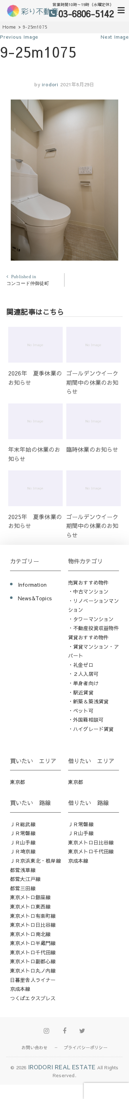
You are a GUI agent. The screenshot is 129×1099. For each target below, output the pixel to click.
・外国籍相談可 (86, 719)
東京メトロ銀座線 (30, 897)
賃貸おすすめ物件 (88, 637)
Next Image (115, 37)
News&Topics (35, 598)
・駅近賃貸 (81, 692)
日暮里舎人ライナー (33, 979)
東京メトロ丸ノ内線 (33, 970)
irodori (49, 84)
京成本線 (20, 988)
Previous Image (19, 37)
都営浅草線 (22, 869)
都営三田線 (22, 888)
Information (32, 584)
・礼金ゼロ (81, 664)
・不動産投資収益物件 (93, 627)
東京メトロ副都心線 (33, 961)
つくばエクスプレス (33, 998)
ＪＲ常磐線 (22, 833)
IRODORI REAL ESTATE (62, 1067)
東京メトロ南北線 (30, 934)
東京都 (17, 781)
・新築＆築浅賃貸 (88, 701)
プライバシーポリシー (86, 1047)
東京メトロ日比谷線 (33, 924)
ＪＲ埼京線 (22, 851)
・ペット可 (81, 710)
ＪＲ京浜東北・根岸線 (35, 860)
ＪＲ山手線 (22, 842)
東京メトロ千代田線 (33, 952)
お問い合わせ (35, 1047)
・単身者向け (83, 683)
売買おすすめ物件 (88, 582)
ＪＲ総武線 (22, 824)
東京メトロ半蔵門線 (33, 943)
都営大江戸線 (25, 878)
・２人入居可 (83, 673)
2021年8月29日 (77, 84)
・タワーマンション (91, 619)
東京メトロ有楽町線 (33, 915)
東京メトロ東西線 (30, 906)
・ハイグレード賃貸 (91, 728)
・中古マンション (88, 591)
